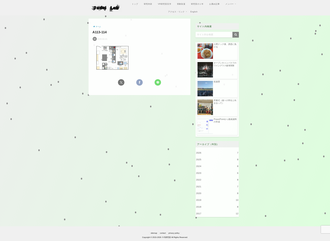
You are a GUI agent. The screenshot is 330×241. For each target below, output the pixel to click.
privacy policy (173, 233)
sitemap (154, 233)
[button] (235, 35)
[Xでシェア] (121, 82)
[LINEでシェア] (158, 82)
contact (163, 233)
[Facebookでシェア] (139, 82)
